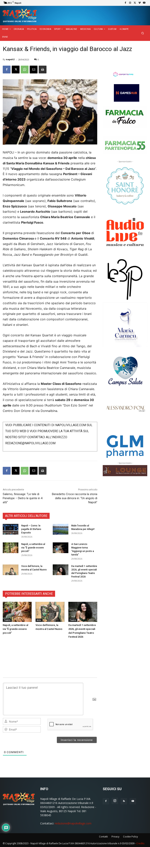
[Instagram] (130, 3)
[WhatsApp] (25, 69)
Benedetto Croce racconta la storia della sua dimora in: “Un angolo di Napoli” (74, 498)
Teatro (7, 620)
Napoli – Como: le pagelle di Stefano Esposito (31, 529)
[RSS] (124, 801)
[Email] (34, 69)
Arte (39, 620)
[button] (142, 33)
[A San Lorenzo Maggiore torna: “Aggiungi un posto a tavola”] (60, 547)
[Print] (42, 69)
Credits (140, 843)
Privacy (115, 836)
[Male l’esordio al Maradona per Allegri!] (60, 529)
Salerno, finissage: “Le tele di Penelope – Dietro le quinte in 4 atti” (22, 498)
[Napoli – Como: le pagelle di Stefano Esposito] (10, 529)
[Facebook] (125, 3)
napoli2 (10, 59)
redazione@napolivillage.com (73, 823)
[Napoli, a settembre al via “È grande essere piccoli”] (10, 547)
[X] (134, 3)
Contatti (103, 836)
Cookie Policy (130, 836)
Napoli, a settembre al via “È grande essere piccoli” (33, 548)
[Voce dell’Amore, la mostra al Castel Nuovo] (10, 569)
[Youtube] (144, 3)
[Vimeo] (139, 3)
